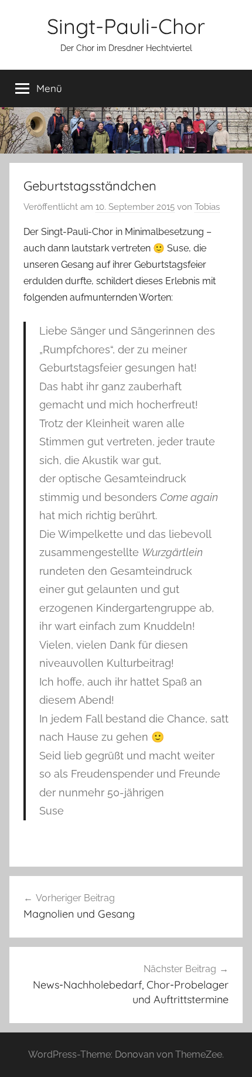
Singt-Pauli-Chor (126, 26)
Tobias (207, 207)
